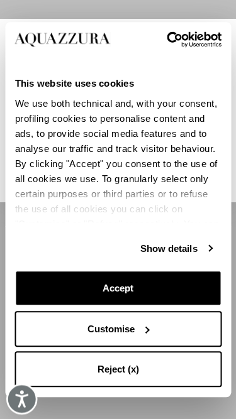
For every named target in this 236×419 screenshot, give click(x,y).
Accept (118, 288)
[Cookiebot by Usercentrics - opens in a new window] (168, 39)
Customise (111, 329)
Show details (169, 248)
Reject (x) (118, 369)
